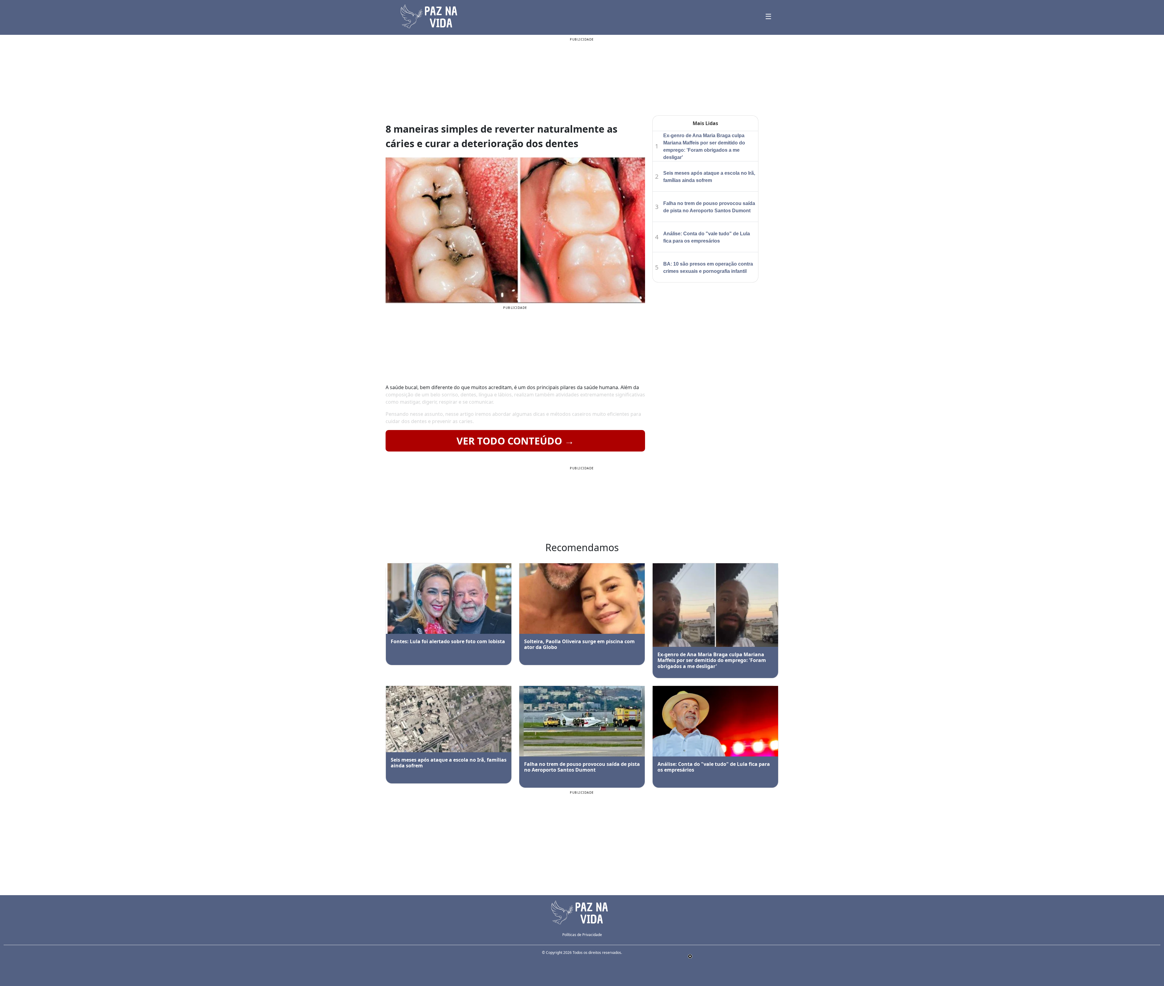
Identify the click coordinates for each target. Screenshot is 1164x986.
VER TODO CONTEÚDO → (515, 440)
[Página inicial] (582, 911)
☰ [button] (768, 16)
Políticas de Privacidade (582, 934)
